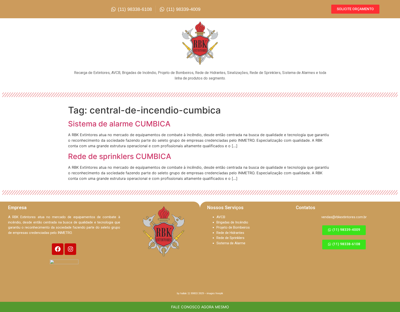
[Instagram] (70, 249)
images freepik (215, 293)
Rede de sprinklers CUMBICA (119, 156)
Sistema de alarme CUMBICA (119, 123)
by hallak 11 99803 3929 (190, 293)
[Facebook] (57, 249)
